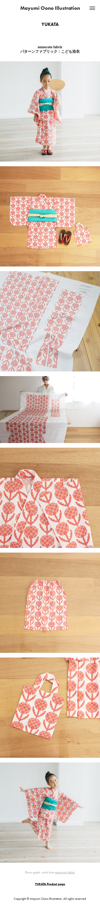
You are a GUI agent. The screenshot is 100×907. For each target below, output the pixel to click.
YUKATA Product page (50, 884)
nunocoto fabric (65, 872)
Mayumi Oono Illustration (50, 8)
